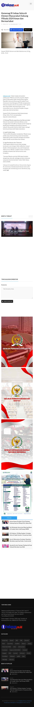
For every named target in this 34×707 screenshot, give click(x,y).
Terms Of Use (27, 702)
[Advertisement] (17, 75)
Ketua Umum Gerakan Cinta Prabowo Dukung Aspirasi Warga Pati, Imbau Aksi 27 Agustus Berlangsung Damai (20, 523)
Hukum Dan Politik (6, 646)
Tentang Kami (19, 702)
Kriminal (25, 650)
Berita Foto (4, 640)
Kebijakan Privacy (22, 700)
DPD (17, 640)
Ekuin (3, 643)
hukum (29, 643)
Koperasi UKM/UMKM (15, 650)
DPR (21, 640)
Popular (9, 517)
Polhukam (12, 656)
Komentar (4, 285)
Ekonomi (27, 640)
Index (14, 646)
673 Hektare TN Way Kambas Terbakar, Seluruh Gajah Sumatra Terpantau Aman (21, 534)
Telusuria (11, 659)
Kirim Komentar (8, 301)
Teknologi (4, 659)
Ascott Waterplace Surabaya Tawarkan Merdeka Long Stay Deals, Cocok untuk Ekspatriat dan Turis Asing (20, 541)
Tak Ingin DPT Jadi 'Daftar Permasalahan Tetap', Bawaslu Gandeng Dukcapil (16, 232)
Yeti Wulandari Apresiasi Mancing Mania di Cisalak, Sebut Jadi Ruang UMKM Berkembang (21, 529)
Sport (23, 656)
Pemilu (28, 653)
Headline (17, 643)
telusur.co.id (6, 96)
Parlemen (22, 653)
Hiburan (24, 643)
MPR (10, 653)
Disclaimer (13, 702)
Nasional (15, 653)
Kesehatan (4, 650)
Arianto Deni (15, 24)
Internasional (21, 646)
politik (18, 656)
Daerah (11, 640)
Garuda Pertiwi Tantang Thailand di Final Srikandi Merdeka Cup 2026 (21, 546)
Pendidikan (4, 656)
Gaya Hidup (10, 643)
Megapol (4, 653)
